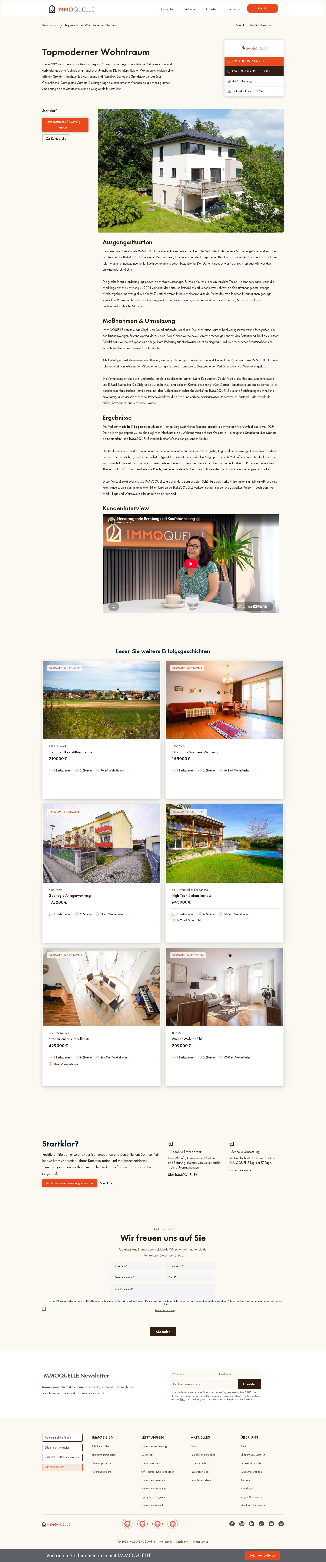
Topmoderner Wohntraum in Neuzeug (91, 25)
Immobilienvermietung (154, 1446)
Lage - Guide (198, 1463)
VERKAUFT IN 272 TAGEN (65, 955)
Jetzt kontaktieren (262, 1555)
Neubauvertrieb (150, 1463)
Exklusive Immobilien (104, 1455)
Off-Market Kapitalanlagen (157, 1472)
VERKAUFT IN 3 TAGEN (64, 812)
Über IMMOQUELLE (183, 1174)
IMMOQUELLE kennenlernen (62, 1457)
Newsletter (246, 1488)
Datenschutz (200, 1542)
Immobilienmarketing (153, 1488)
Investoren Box (199, 1472)
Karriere (245, 1480)
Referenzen (50, 25)
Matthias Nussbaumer (253, 1505)
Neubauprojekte (101, 1463)
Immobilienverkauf (152, 1505)
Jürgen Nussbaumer (252, 1497)
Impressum (165, 1542)
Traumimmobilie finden (58, 1438)
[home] (71, 8)
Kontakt (263, 8)
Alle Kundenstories (261, 25)
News (194, 1446)
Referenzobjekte (101, 1472)
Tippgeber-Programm (154, 1497)
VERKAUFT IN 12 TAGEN (64, 668)
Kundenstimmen (240, 1170)
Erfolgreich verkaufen (57, 1447)
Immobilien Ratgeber (203, 1455)
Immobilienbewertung (153, 1480)
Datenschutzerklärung (165, 1310)
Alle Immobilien (101, 1446)
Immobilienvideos (201, 1480)
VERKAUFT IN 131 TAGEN (188, 812)
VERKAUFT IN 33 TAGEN (187, 955)
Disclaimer (182, 1542)
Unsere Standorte (250, 1463)
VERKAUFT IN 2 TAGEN (187, 668)
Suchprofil (147, 1455)
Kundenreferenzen (251, 1472)
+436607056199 (55, 1467)
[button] (169, 8)
